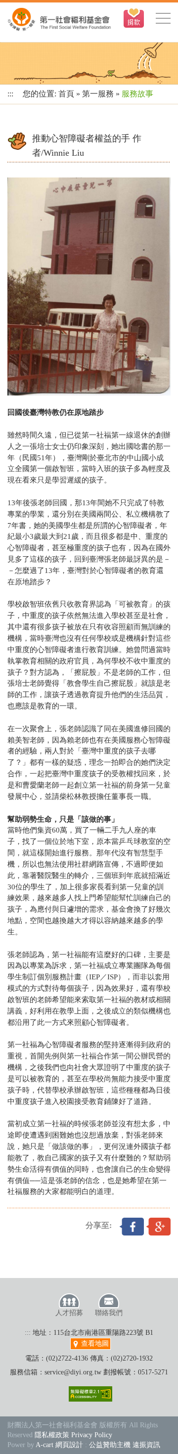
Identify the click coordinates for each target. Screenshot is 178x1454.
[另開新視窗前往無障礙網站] (90, 1394)
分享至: (99, 1225)
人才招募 (69, 1313)
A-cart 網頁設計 (59, 1445)
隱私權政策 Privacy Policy (73, 1435)
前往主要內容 (31, 5)
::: (10, 93)
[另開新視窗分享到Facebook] (131, 1225)
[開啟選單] (163, 17)
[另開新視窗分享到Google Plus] (158, 1225)
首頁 (66, 93)
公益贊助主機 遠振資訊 (124, 1445)
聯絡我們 (109, 1313)
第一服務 (98, 93)
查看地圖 (94, 1343)
